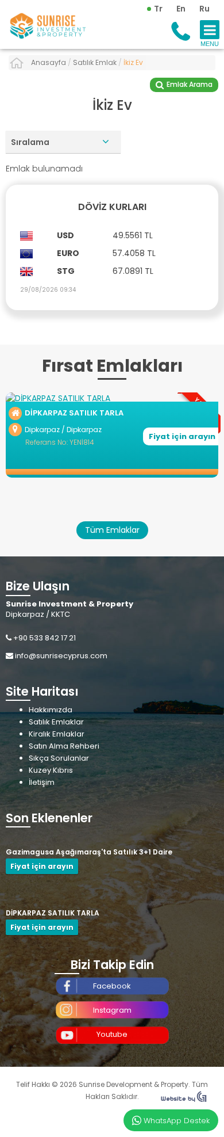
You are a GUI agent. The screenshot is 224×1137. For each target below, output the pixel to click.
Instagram (112, 1010)
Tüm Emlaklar (112, 530)
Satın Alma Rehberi (64, 746)
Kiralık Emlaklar (56, 733)
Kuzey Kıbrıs (51, 770)
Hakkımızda (50, 709)
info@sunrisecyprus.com (61, 655)
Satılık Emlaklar (56, 721)
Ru (204, 8)
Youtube (112, 1034)
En (181, 8)
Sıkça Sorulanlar (59, 758)
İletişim (42, 782)
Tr (158, 8)
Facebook (112, 985)
